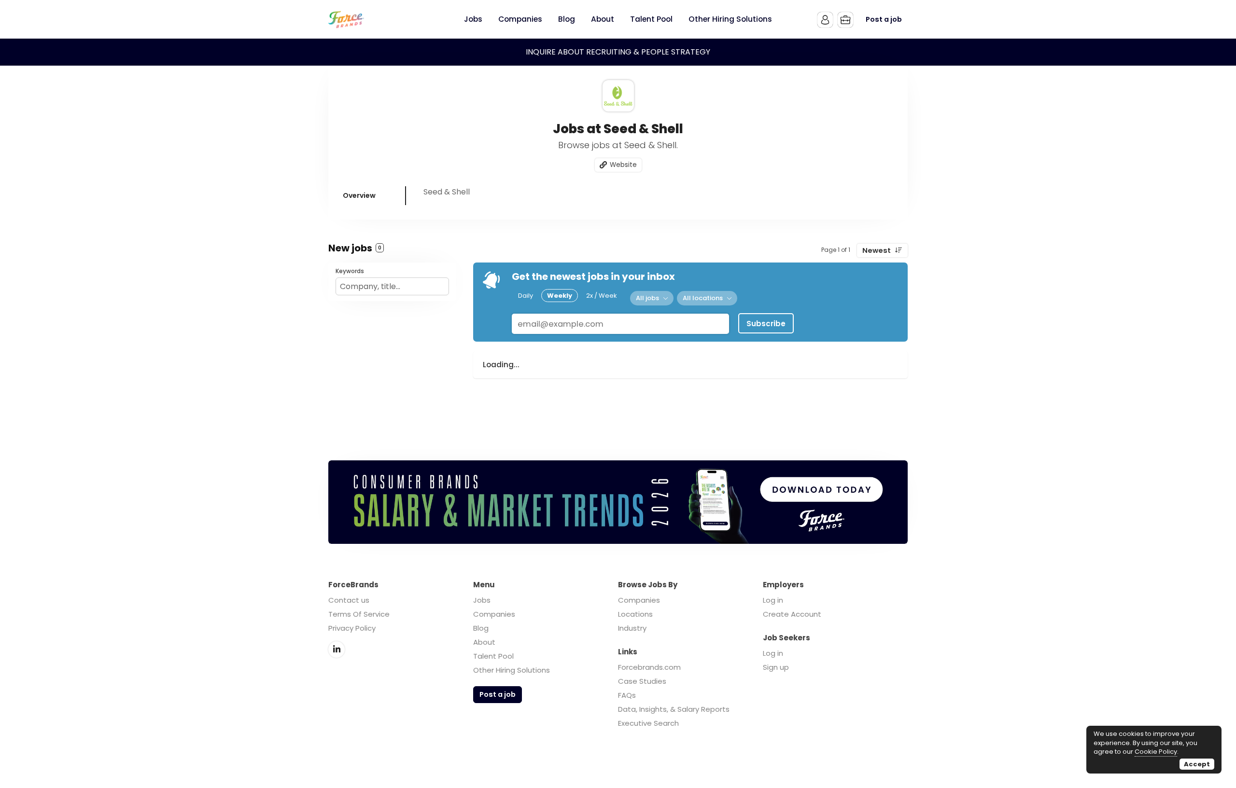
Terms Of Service (359, 614)
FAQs (627, 695)
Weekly (559, 295)
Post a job (884, 19)
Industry (632, 628)
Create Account (792, 614)
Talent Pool (493, 656)
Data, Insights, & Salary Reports (674, 709)
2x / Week (601, 295)
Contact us (348, 600)
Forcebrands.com (649, 667)
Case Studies (642, 681)
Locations (635, 614)
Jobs (482, 600)
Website (623, 164)
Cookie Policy (1156, 751)
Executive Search (648, 723)
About (484, 642)
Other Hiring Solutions (511, 670)
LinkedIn (336, 649)
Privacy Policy (352, 628)
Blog (481, 628)
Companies (494, 614)
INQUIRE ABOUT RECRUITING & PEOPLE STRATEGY (618, 51)
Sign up (776, 667)
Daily (525, 295)
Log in (773, 600)
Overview (359, 195)
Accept (1197, 764)
